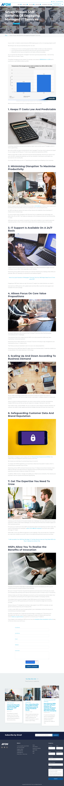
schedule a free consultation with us (43, 619)
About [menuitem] (34, 745)
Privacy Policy (19, 754)
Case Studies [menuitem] (35, 749)
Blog (6, 35)
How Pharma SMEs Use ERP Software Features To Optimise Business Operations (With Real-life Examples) (50, 707)
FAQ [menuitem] (33, 753)
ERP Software (10, 703)
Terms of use (25, 754)
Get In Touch (57, 4)
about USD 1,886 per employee (34, 528)
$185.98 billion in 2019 (45, 59)
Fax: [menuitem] (17, 752)
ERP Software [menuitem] (35, 746)
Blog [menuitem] (33, 751)
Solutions (31, 4)
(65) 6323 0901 (20, 750)
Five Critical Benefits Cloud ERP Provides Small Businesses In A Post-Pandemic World (32, 707)
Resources (37, 4)
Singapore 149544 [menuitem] (20, 749)
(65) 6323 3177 (20, 752)
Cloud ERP (28, 702)
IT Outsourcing (16, 23)
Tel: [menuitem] (17, 750)
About (19, 4)
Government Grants (46, 4)
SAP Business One (48, 700)
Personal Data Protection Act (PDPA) (41, 457)
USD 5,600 (37, 206)
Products (25, 4)
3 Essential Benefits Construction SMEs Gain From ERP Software (13, 707)
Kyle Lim (10, 26)
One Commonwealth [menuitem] (20, 747)
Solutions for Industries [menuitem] (37, 748)
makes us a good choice (17, 616)
